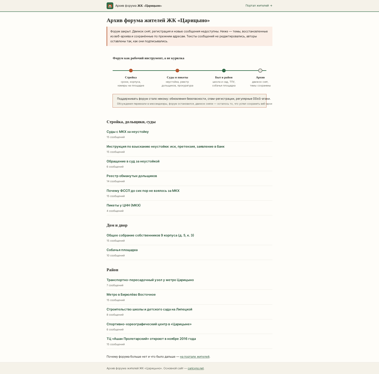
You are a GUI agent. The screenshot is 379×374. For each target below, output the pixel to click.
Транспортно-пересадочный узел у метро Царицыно (150, 280)
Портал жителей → (259, 5)
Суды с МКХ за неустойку (128, 132)
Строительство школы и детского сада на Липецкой (149, 309)
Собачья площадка (122, 250)
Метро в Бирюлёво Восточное (131, 294)
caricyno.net (196, 368)
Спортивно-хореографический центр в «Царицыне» (149, 324)
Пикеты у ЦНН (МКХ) (124, 205)
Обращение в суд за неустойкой (133, 161)
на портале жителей (194, 356)
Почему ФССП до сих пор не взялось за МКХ (143, 191)
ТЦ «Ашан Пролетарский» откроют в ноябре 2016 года (151, 339)
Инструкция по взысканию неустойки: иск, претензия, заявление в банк (165, 146)
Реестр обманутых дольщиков (132, 176)
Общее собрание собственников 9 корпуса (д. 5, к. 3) (150, 235)
